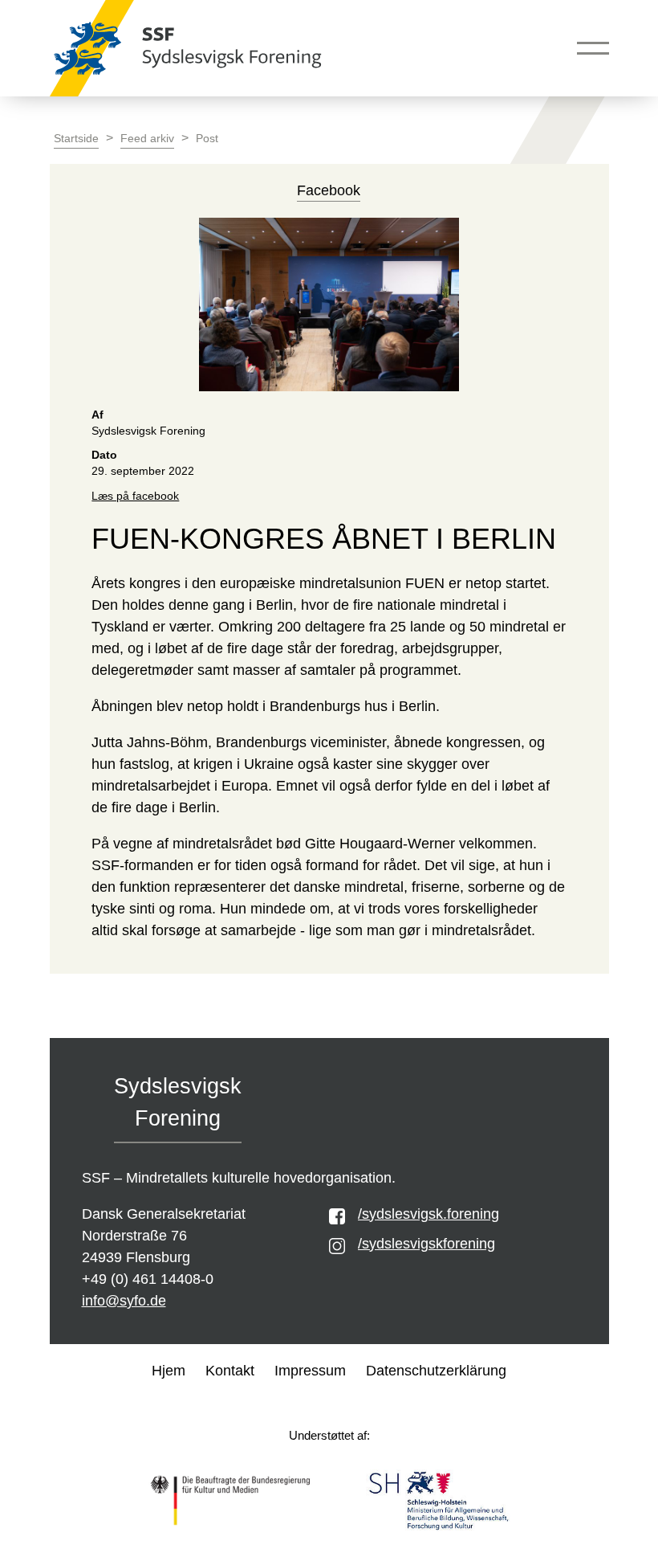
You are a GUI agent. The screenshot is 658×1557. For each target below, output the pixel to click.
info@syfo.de (124, 1301)
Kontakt (229, 1371)
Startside (76, 139)
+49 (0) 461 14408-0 (147, 1279)
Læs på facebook (135, 496)
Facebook (328, 190)
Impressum (310, 1371)
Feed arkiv (147, 139)
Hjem (168, 1371)
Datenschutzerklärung (436, 1371)
